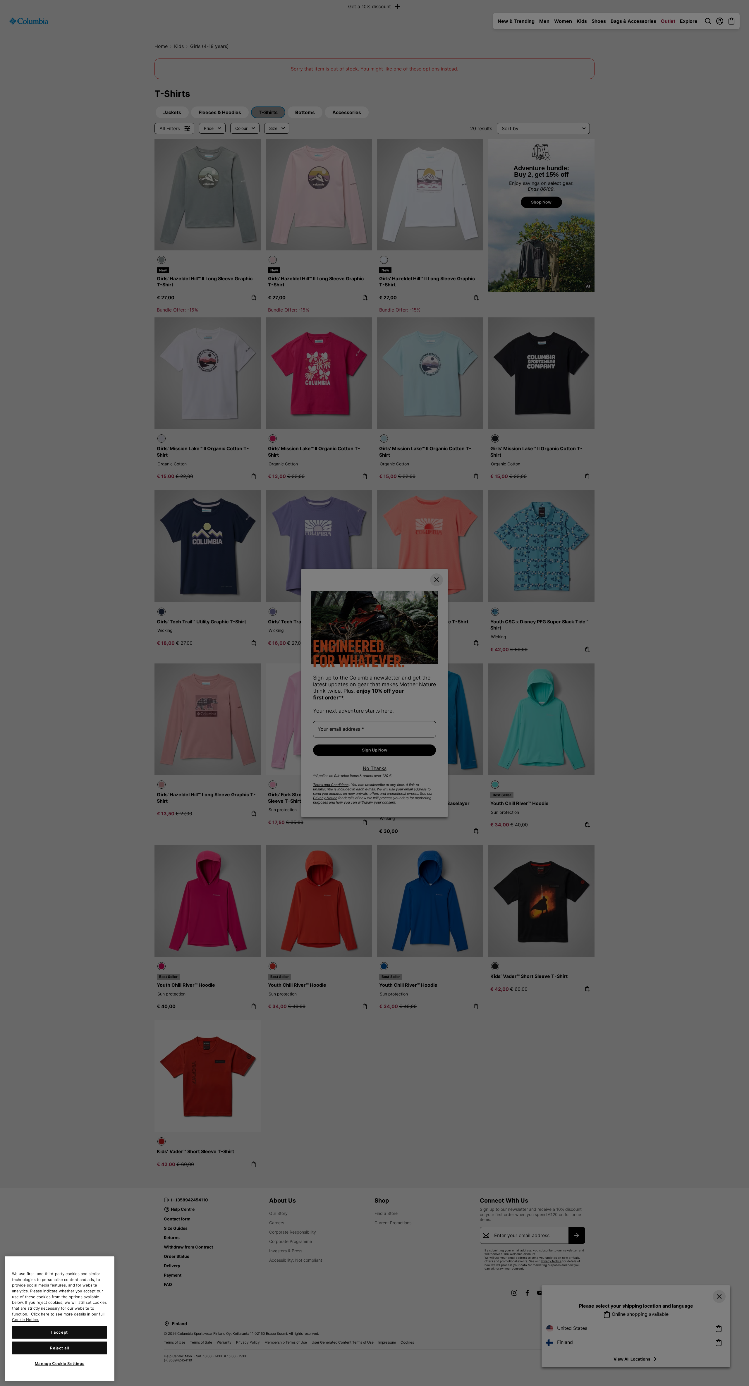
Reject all (59, 1348)
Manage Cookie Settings (59, 1363)
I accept (59, 1332)
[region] (59, 1318)
